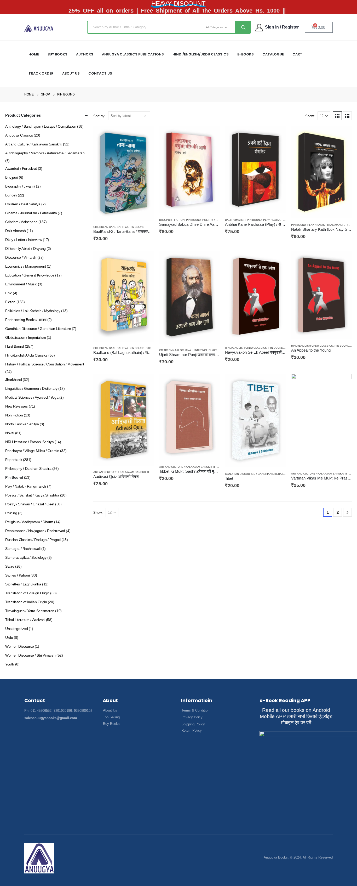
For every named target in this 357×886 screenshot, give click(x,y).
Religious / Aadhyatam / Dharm (29, 522)
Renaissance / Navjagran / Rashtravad (35, 531)
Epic (8, 293)
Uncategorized (16, 629)
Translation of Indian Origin (26, 602)
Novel (9, 433)
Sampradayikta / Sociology (26, 557)
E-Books (245, 54)
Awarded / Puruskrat (21, 168)
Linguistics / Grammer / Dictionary (31, 388)
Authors (84, 54)
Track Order (41, 73)
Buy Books (57, 54)
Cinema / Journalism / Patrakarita (31, 213)
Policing (11, 513)
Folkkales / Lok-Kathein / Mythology (32, 311)
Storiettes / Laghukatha (23, 584)
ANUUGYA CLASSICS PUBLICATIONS (133, 54)
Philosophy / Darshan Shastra (28, 468)
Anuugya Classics (19, 135)
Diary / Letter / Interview (23, 240)
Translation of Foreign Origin (27, 593)
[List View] (347, 115)
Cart (297, 54)
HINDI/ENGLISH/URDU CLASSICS (200, 54)
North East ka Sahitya (22, 424)
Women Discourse (19, 646)
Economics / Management (25, 266)
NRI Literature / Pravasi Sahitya (29, 442)
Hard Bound (14, 346)
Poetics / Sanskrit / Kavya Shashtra (32, 495)
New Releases (16, 406)
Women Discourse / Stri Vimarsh (30, 655)
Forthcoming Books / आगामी (25, 320)
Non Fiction (14, 415)
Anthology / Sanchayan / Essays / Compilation (40, 126)
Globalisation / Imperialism (25, 337)
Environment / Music (21, 284)
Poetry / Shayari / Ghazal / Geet (29, 504)
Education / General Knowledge (29, 275)
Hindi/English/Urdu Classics (213, 350)
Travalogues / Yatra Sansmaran (29, 611)
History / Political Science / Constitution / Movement (44, 364)
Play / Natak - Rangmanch (281, 219)
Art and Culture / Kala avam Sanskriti (121, 472)
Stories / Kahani (17, 575)
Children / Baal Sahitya (110, 226)
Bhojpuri (165, 219)
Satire (9, 566)
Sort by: (99, 116)
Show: (310, 116)
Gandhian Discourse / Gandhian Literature (257, 473)
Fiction (179, 219)
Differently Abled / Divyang (25, 248)
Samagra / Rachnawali (23, 548)
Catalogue (273, 54)
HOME (33, 54)
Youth (9, 664)
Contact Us (100, 73)
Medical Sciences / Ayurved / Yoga (31, 397)
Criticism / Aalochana (175, 350)
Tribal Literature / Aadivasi (25, 620)
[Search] (242, 27)
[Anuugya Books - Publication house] (38, 28)
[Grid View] (337, 115)
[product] (123, 173)
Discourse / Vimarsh (20, 257)
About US (71, 73)
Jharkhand (13, 379)
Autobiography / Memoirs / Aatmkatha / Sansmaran (44, 153)
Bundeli (11, 195)
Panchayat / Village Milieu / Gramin (32, 451)
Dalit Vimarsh (235, 219)
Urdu (9, 637)
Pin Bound (137, 226)
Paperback (13, 460)
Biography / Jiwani (19, 186)
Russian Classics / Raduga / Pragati (32, 540)
